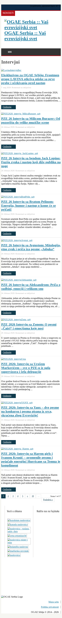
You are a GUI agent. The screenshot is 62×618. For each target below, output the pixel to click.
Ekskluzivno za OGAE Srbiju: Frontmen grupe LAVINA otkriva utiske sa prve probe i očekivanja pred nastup (30, 79)
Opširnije (7, 107)
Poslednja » (48, 500)
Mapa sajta (53, 602)
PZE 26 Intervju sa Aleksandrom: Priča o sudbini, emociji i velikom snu (30, 286)
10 (33, 496)
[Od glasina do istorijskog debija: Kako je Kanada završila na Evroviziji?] (18, 524)
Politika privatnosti (50, 607)
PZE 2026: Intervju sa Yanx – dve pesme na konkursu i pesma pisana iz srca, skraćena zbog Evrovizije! (30, 411)
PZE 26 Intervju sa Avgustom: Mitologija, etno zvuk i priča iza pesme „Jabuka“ (31, 247)
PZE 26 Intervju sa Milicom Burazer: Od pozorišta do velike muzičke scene (30, 120)
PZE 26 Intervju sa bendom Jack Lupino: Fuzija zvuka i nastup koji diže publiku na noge (31, 162)
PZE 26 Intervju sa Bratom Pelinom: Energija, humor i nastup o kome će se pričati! (28, 205)
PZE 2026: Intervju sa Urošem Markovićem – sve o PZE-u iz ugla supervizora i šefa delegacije (25, 368)
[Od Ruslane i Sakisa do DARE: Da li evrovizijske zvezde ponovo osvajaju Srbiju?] (19, 531)
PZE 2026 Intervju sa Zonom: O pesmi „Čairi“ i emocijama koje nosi (28, 326)
